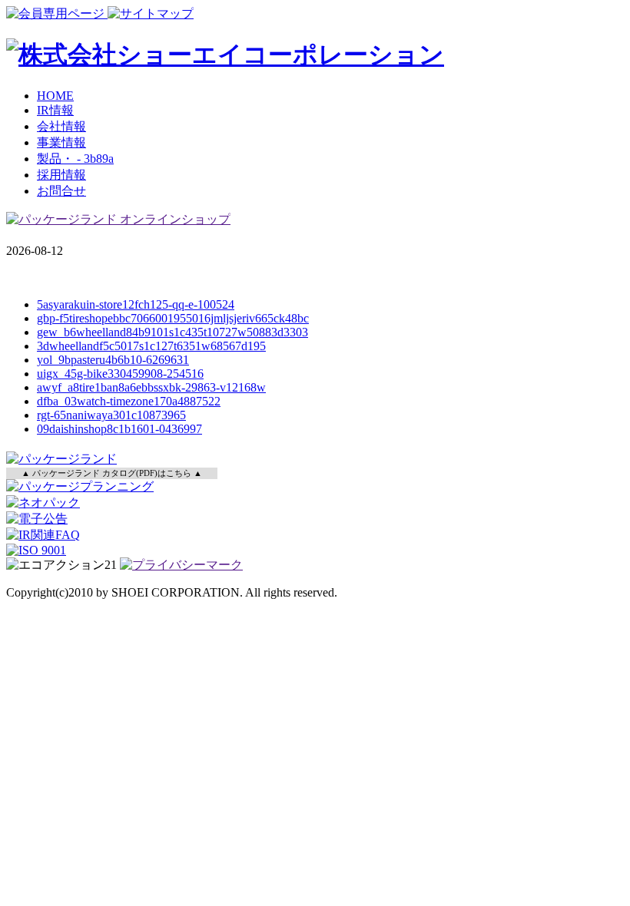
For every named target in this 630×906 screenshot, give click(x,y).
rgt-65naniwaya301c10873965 (111, 415)
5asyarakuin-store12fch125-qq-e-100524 (135, 304)
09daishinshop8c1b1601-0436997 (119, 428)
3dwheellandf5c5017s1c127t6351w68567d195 (151, 345)
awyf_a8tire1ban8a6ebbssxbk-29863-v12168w (151, 387)
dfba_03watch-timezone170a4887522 (128, 401)
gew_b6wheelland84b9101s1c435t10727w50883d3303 (172, 332)
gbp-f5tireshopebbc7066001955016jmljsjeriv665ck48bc (173, 318)
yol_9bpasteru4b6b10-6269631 (113, 359)
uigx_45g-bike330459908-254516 (120, 373)
